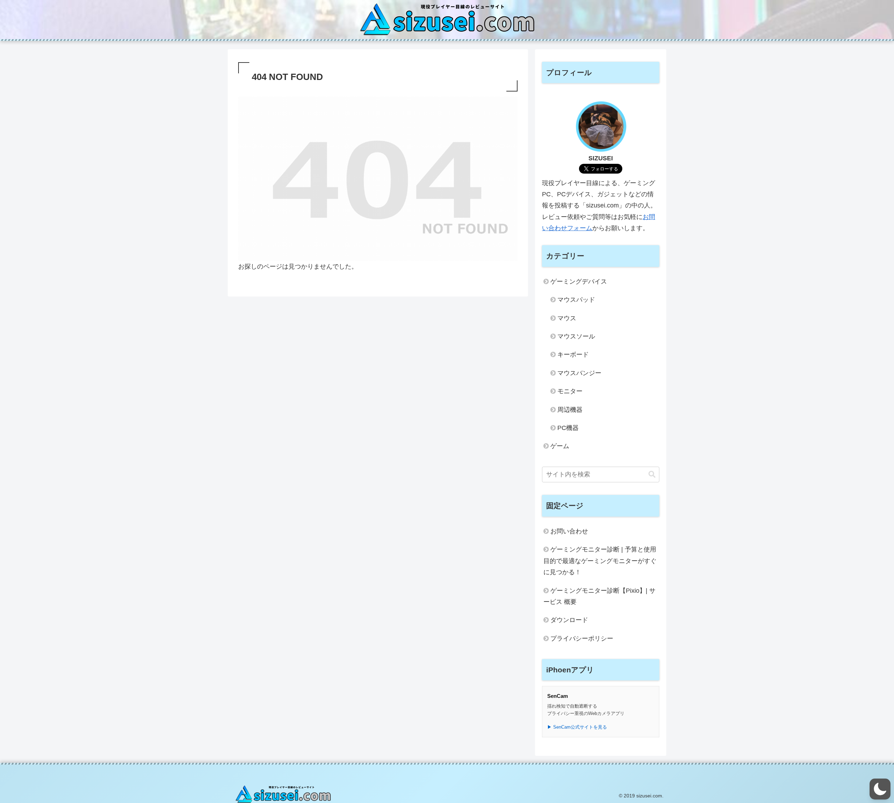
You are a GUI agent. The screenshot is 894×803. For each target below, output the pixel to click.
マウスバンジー (579, 373)
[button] (652, 474)
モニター (569, 391)
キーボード (573, 354)
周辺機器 (569, 409)
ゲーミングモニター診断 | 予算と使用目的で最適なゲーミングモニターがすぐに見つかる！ (600, 561)
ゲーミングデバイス (578, 281)
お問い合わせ (569, 531)
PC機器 (568, 427)
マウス (566, 318)
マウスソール (576, 336)
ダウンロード (569, 619)
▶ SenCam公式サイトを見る (577, 727)
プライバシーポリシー (581, 638)
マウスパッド (576, 299)
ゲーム (559, 446)
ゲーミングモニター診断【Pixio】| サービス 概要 (599, 596)
